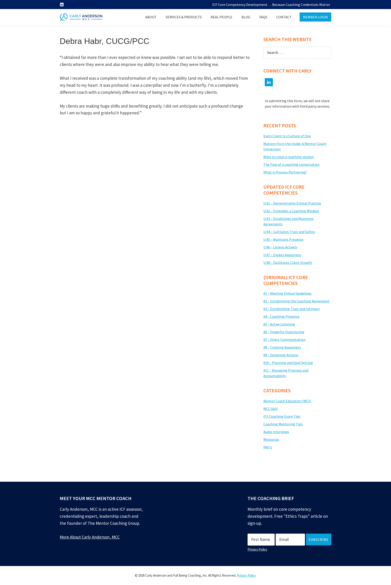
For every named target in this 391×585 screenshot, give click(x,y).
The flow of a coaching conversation (291, 164)
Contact (284, 17)
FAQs (263, 17)
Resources (271, 439)
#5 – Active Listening (279, 324)
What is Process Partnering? (285, 172)
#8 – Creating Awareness (282, 347)
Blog (245, 17)
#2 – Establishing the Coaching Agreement (296, 301)
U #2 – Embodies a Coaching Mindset (291, 211)
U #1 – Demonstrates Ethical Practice (292, 203)
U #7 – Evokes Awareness (282, 255)
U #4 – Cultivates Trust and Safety (289, 231)
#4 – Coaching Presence (281, 316)
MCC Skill (270, 408)
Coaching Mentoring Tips (283, 424)
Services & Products (184, 17)
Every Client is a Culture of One (287, 136)
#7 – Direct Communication (284, 339)
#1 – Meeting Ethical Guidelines (287, 293)
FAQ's (267, 447)
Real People (221, 17)
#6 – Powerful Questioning (283, 332)
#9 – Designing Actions (280, 355)
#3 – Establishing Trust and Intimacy (291, 308)
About (151, 17)
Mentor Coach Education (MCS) (287, 401)
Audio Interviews (276, 431)
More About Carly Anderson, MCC (90, 537)
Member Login (315, 17)
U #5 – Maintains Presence (283, 239)
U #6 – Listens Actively (280, 247)
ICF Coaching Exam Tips (281, 416)
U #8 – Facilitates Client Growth (287, 262)
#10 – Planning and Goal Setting (288, 362)
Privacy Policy (257, 549)
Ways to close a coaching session (288, 156)
